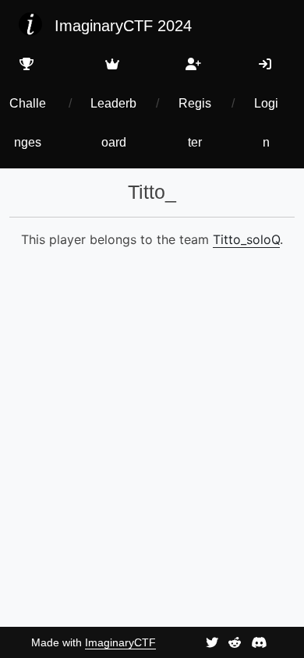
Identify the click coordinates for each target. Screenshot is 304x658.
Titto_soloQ (246, 239)
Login (266, 123)
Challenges (27, 123)
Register (195, 123)
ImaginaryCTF (120, 642)
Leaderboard (113, 123)
